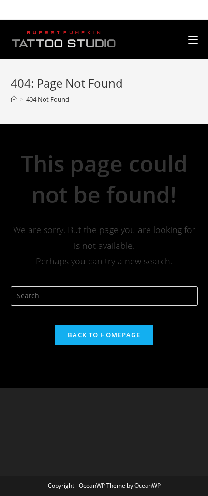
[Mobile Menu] (193, 39)
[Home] (14, 99)
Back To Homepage (104, 334)
